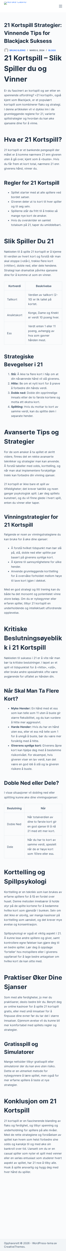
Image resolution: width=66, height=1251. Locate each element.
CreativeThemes (14, 1246)
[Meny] (60, 6)
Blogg (52, 50)
